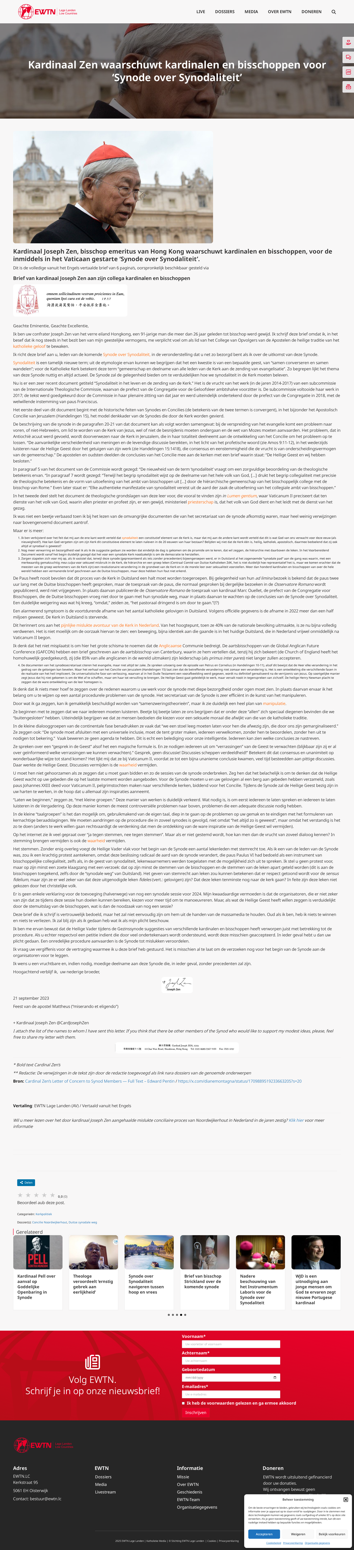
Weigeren (298, 1534)
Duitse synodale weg (83, 1222)
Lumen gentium (242, 496)
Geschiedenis (189, 1492)
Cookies (211, 1541)
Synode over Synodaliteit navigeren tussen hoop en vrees (90, 1284)
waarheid (128, 765)
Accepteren (264, 1534)
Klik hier (296, 1120)
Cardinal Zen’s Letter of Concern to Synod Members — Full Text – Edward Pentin (100, 1081)
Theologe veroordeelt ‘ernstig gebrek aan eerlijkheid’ (37, 1284)
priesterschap (200, 502)
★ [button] (20, 1194)
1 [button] (169, 1315)
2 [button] (173, 1315)
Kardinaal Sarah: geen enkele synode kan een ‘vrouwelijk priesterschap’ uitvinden (316, 1286)
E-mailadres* (195, 1386)
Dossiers (225, 11)
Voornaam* (194, 1336)
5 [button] (185, 1315)
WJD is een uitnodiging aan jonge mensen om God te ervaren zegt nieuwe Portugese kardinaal (260, 1289)
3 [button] (177, 1315)
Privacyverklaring (293, 1543)
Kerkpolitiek (44, 1214)
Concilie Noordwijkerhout (49, 1222)
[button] (346, 1500)
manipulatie (274, 703)
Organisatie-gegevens (317, 1543)
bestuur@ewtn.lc (45, 1498)
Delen (29, 1182)
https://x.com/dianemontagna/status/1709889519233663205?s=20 (240, 1081)
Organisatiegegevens (197, 1507)
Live (200, 11)
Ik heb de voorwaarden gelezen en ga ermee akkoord (241, 1403)
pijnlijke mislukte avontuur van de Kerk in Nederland (110, 625)
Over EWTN (280, 11)
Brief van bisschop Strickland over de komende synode (147, 1281)
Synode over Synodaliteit (126, 354)
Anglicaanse (170, 645)
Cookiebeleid (273, 1543)
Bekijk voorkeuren (332, 1534)
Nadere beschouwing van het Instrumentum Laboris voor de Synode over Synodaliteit (203, 1289)
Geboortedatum (198, 1369)
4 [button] (181, 1315)
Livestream (105, 1492)
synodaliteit (130, 538)
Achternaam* (196, 1353)
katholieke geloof (29, 346)
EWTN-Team (188, 1499)
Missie (183, 1477)
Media (251, 11)
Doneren (312, 11)
